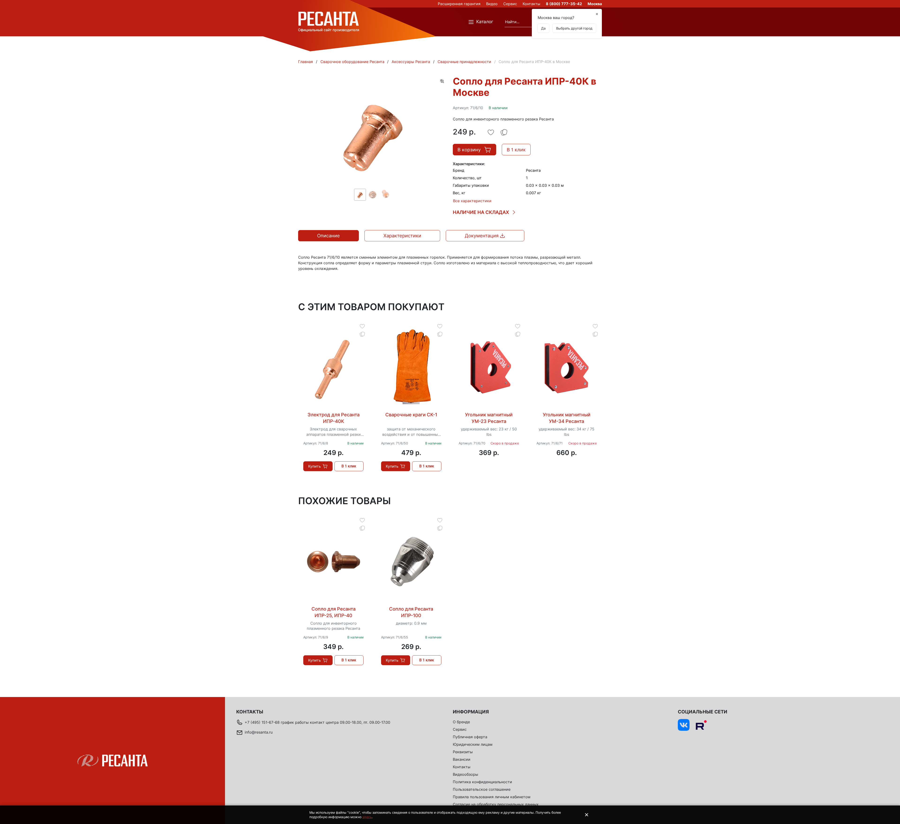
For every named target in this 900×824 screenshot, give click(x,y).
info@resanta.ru (259, 732)
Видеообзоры (465, 774)
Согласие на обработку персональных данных (496, 804)
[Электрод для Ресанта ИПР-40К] (333, 367)
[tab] (485, 235)
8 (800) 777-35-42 (564, 3)
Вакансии (461, 759)
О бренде (461, 722)
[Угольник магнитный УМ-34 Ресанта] (566, 367)
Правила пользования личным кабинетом (491, 796)
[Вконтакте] (684, 725)
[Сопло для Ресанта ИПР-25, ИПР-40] (333, 561)
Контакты (531, 3)
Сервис (510, 3)
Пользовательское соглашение (481, 789)
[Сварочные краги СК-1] (411, 367)
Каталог (484, 21)
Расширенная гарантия (459, 3)
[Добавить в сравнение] (362, 334)
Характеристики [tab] (402, 236)
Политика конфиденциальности (482, 781)
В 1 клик (516, 149)
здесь (367, 817)
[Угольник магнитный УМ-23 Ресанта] (489, 367)
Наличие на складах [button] (481, 212)
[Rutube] (701, 725)
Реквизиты (463, 751)
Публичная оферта (470, 737)
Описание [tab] (328, 236)
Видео (492, 3)
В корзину (469, 150)
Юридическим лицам (472, 744)
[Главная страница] (328, 21)
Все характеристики (472, 200)
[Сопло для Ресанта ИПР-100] (411, 561)
